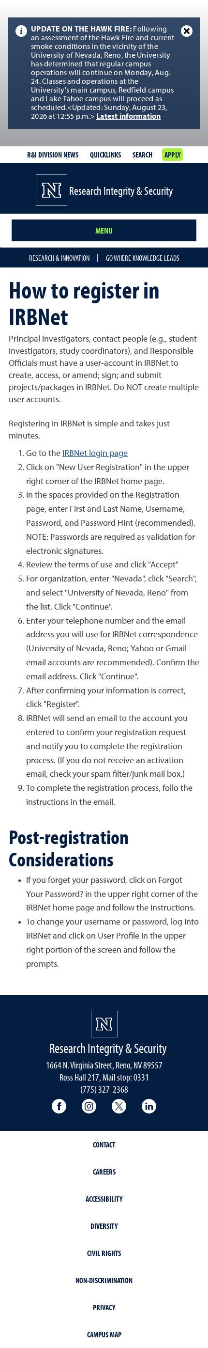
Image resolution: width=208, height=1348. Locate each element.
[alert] (104, 73)
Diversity (104, 1226)
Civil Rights (104, 1253)
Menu (104, 230)
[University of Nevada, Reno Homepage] (104, 1024)
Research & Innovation (59, 258)
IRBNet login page (95, 453)
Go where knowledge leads (142, 258)
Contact (104, 1144)
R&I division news (52, 154)
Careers (104, 1171)
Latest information (128, 117)
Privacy (104, 1307)
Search (142, 154)
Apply (172, 154)
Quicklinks (105, 154)
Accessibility (104, 1199)
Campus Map (104, 1334)
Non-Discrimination (104, 1280)
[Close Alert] (187, 31)
